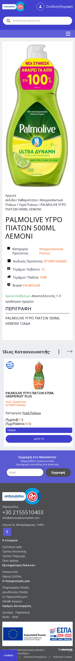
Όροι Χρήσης (10, 560)
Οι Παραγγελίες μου (15, 596)
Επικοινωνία (10, 572)
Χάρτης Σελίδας (11, 576)
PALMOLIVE (31, 285)
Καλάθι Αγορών (12, 601)
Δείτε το (37, 439)
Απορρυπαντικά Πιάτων (51, 251)
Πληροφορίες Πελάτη (15, 587)
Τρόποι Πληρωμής (13, 556)
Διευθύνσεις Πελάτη (15, 592)
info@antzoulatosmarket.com (20, 518)
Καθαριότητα (27, 200)
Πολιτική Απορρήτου (35, 657)
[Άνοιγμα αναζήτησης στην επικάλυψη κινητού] (37, 20)
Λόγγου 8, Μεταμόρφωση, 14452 (23, 525)
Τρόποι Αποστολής (14, 551)
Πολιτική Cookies (62, 657)
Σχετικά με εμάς (12, 547)
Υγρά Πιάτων (28, 205)
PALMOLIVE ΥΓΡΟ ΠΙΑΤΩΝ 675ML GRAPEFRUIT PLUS (28, 394)
